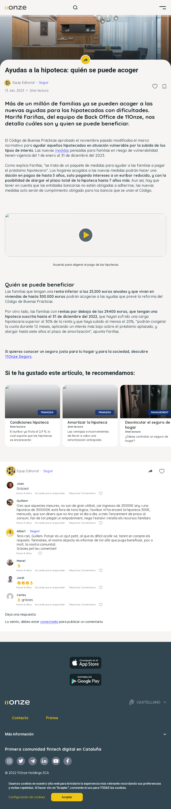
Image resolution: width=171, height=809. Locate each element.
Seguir (44, 82)
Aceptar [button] (67, 797)
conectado (49, 622)
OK (86, 249)
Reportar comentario (82, 493)
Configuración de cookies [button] (27, 797)
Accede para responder (50, 493)
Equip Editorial (23, 82)
